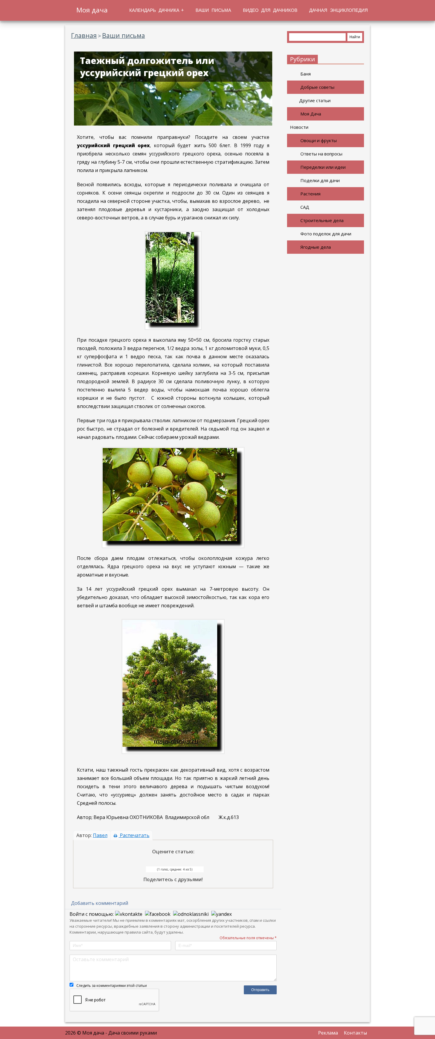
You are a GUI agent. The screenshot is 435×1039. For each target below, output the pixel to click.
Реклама (328, 1033)
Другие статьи (315, 100)
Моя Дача (310, 114)
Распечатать (134, 835)
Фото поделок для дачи (325, 234)
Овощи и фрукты (318, 140)
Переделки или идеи (323, 167)
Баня (305, 74)
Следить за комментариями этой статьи (111, 985)
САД (304, 207)
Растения (310, 194)
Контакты (355, 1033)
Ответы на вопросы (321, 154)
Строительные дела (322, 220)
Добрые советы (317, 87)
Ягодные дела (315, 247)
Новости (299, 127)
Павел (100, 835)
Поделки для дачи (320, 180)
